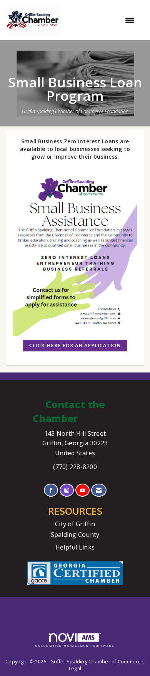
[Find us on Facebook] (51, 490)
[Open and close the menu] (100, 20)
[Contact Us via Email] (98, 490)
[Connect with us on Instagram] (67, 490)
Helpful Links (75, 547)
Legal (75, 668)
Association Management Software (75, 646)
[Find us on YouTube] (82, 490)
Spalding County (75, 534)
